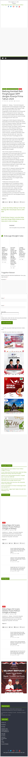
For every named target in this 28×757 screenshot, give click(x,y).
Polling (2, 741)
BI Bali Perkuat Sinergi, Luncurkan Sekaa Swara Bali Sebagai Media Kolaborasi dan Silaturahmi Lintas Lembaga (12, 219)
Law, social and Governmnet (12, 89)
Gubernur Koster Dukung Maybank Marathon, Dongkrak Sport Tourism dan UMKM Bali (17, 559)
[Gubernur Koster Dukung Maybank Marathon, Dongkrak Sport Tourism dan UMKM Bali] (5, 557)
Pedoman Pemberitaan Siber (4, 738)
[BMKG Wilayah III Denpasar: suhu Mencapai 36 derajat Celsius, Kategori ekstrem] (5, 239)
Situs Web (3, 311)
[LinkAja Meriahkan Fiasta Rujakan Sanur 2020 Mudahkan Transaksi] (22, 239)
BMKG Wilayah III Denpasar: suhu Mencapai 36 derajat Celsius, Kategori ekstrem (5, 253)
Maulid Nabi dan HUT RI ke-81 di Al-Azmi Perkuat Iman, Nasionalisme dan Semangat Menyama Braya (17, 568)
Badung (4, 89)
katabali (12, 101)
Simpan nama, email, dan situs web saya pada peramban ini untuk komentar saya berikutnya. (13, 318)
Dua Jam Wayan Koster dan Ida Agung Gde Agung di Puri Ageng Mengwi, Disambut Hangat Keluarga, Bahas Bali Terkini (13, 256)
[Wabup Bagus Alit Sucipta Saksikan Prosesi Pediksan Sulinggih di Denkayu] (14, 497)
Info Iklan (3, 726)
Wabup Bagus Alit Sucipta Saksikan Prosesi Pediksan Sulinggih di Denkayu (11, 526)
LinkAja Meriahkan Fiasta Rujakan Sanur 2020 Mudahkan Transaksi (22, 252)
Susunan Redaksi (4, 744)
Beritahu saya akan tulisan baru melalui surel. (13, 332)
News (20, 89)
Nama (3, 298)
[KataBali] (2, 58)
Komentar (4, 279)
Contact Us (3, 722)
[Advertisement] (14, 41)
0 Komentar (17, 101)
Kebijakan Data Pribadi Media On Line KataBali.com (5, 730)
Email (2, 305)
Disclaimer (3, 724)
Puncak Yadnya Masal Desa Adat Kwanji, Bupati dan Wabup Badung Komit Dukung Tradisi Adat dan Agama (17, 550)
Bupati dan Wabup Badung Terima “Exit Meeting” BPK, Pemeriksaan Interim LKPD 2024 (13, 209)
